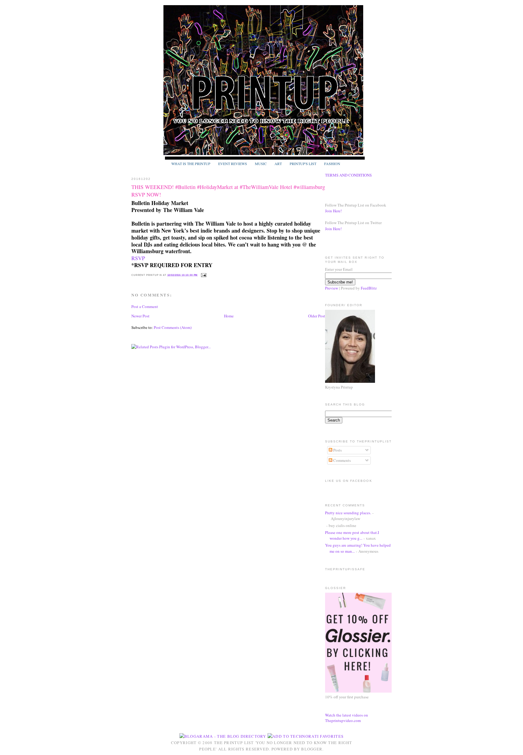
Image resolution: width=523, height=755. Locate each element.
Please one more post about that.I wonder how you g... (352, 535)
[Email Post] (203, 274)
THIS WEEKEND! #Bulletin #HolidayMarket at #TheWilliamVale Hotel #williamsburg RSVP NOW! (228, 190)
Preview (331, 288)
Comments (341, 460)
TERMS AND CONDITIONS (348, 175)
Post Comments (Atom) (173, 327)
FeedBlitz (369, 288)
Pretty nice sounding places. (348, 512)
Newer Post (140, 316)
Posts (337, 450)
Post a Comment (144, 306)
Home (229, 316)
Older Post (316, 316)
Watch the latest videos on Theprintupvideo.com (346, 717)
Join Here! (333, 211)
